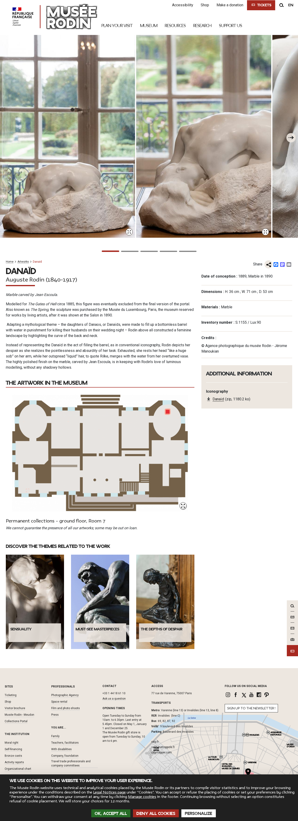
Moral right (11, 742)
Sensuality (20, 629)
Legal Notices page (109, 792)
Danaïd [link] (218, 399)
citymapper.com (161, 752)
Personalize (198, 813)
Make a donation (230, 5)
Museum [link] (148, 25)
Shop (205, 5)
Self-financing (13, 749)
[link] (228, 694)
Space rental (59, 701)
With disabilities (61, 749)
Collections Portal (16, 721)
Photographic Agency (65, 695)
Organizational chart (18, 768)
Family (55, 736)
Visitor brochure (15, 708)
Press (55, 714)
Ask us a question (114, 698)
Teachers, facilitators (65, 742)
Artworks (23, 261)
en (290, 5)
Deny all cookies (155, 813)
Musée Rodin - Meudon (19, 714)
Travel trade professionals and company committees (71, 763)
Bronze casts (13, 755)
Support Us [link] (230, 25)
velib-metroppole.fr (163, 747)
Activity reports (14, 762)
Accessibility (182, 5)
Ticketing (11, 695)
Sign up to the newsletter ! (251, 708)
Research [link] (202, 25)
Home (10, 261)
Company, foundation (64, 755)
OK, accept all (111, 813)
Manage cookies (142, 797)
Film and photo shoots (65, 708)
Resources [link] (175, 25)
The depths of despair (161, 629)
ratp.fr (155, 741)
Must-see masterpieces (97, 629)
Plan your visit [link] (117, 25)
